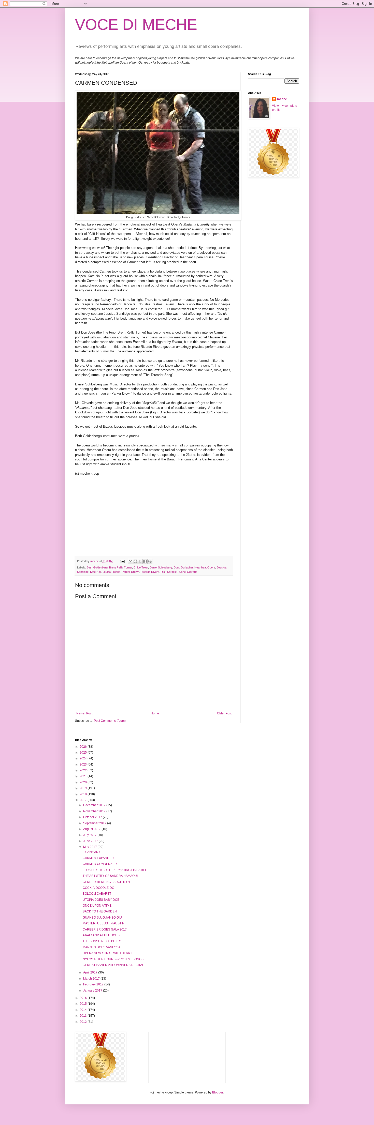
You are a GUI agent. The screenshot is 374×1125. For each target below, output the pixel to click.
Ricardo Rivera (150, 571)
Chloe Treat (141, 567)
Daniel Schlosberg (161, 567)
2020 (84, 782)
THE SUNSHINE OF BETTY (102, 941)
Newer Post (84, 713)
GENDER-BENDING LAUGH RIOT (106, 882)
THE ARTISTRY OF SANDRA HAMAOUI (110, 876)
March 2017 (91, 978)
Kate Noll (95, 571)
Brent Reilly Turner (120, 567)
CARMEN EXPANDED (98, 858)
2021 (84, 776)
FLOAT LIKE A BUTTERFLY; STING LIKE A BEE (115, 870)
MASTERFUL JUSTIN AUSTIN (103, 923)
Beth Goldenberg (97, 567)
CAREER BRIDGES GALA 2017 (105, 929)
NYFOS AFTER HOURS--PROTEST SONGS (113, 959)
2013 (84, 1015)
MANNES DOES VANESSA (101, 947)
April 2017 (90, 972)
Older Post (224, 713)
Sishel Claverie (188, 571)
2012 (84, 1022)
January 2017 (93, 990)
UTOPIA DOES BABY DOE (101, 900)
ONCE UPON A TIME (97, 905)
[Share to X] (140, 561)
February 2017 (93, 984)
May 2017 (90, 847)
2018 (84, 794)
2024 (84, 758)
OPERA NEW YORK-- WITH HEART (107, 953)
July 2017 (90, 835)
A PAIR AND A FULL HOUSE (102, 935)
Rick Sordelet (169, 571)
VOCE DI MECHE (136, 24)
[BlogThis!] (135, 561)
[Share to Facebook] (145, 561)
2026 (84, 746)
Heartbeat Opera (204, 567)
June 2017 (91, 841)
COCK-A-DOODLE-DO (98, 888)
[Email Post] (122, 561)
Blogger (217, 1092)
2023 (84, 764)
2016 (84, 998)
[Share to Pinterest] (149, 561)
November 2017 (94, 811)
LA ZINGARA (91, 852)
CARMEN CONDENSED (100, 864)
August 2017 (92, 829)
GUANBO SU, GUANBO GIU (102, 917)
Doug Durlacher (183, 567)
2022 (84, 770)
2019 (84, 788)
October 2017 (93, 817)
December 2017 (94, 805)
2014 (84, 1010)
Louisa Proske (111, 571)
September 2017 (95, 823)
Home (155, 713)
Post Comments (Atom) (110, 721)
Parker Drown (130, 571)
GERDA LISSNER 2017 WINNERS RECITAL (113, 965)
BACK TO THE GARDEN (100, 911)
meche (282, 99)
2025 (84, 752)
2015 (84, 1004)
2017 (84, 800)
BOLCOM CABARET (97, 893)
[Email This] (130, 561)
